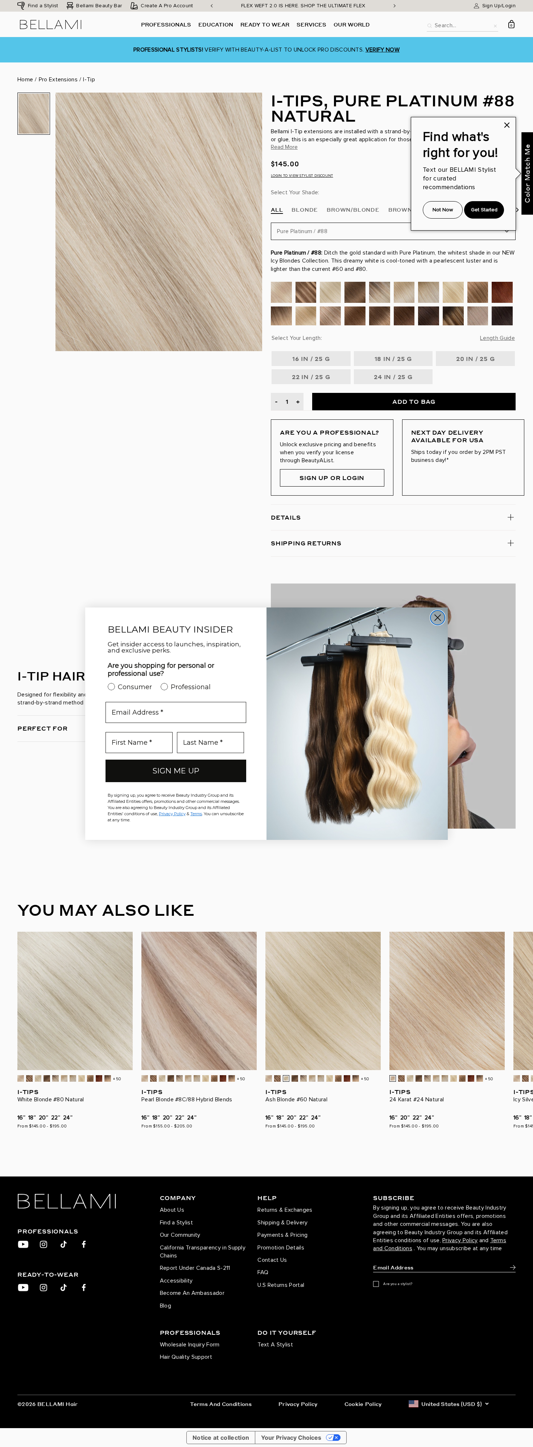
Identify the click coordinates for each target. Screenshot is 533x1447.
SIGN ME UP (176, 770)
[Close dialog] (437, 617)
